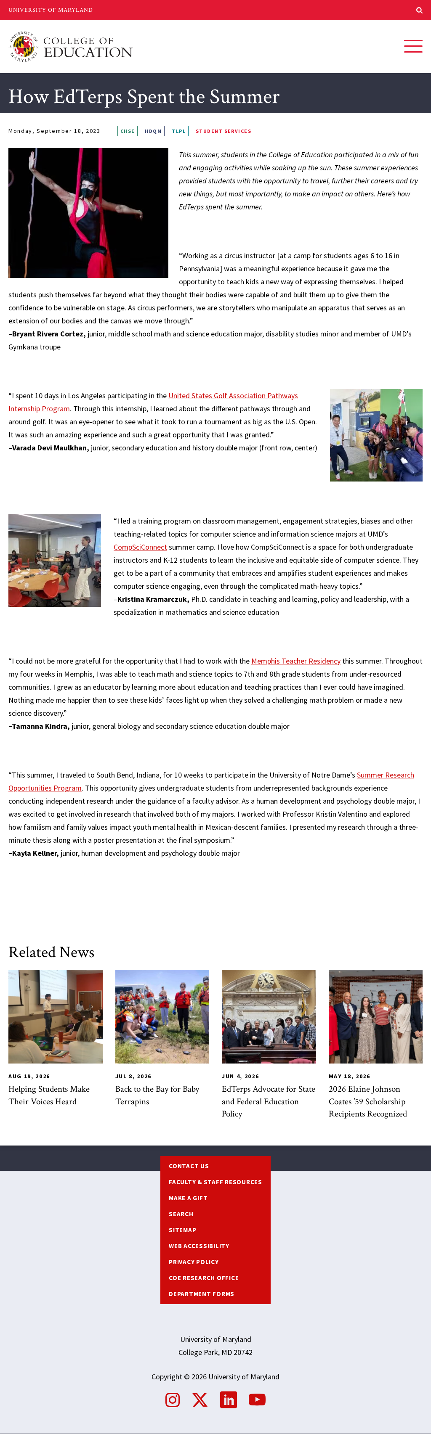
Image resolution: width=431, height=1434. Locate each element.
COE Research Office (204, 1278)
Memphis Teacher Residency (296, 661)
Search (181, 1214)
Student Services (223, 131)
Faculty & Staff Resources (215, 1182)
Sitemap (182, 1230)
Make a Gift (188, 1198)
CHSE (127, 131)
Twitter (200, 1400)
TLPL (179, 131)
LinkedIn (228, 1400)
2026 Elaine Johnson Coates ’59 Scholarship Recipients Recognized (368, 1101)
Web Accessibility (199, 1246)
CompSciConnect (140, 547)
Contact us (189, 1166)
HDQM (153, 131)
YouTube (257, 1400)
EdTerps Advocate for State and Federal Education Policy (268, 1101)
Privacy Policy (194, 1262)
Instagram (172, 1400)
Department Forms (201, 1294)
